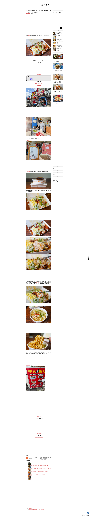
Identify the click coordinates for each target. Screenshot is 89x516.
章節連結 (28, 76)
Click (88, 258)
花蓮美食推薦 (36, 509)
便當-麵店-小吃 (28, 13)
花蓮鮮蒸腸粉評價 (30, 79)
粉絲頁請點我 (39, 74)
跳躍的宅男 (44, 4)
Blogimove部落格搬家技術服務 (85, 515)
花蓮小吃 (32, 509)
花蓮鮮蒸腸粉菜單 (30, 78)
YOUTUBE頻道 (40, 83)
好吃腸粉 (37, 282)
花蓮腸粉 (29, 35)
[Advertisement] (38, 20)
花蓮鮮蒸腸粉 (39, 57)
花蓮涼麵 (34, 509)
